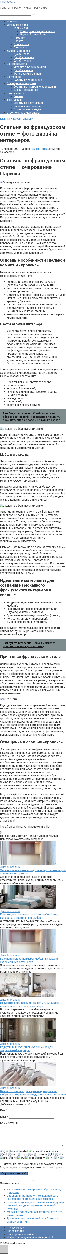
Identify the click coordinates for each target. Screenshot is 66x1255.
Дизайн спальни (24, 57)
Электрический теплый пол (37, 31)
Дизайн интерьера (18, 50)
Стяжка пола (21, 44)
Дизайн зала (21, 54)
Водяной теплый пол (33, 34)
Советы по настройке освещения (35, 86)
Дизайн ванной (23, 70)
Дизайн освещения (26, 89)
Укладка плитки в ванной (30, 67)
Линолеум (20, 47)
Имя (3, 1110)
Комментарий (9, 1123)
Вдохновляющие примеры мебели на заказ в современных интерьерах (29, 960)
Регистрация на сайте (20, 1234)
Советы (18, 96)
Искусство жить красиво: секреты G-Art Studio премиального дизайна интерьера (29, 1004)
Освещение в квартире (21, 83)
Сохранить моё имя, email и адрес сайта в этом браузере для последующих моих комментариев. (31, 1165)
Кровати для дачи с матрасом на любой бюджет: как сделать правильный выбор (31, 916)
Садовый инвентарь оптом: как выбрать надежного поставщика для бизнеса (32, 1197)
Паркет (18, 41)
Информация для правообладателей (30, 1237)
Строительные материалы (23, 112)
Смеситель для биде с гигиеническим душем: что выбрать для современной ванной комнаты (36, 1205)
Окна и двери (15, 93)
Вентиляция (14, 99)
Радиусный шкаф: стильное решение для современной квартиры (26, 1048)
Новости (12, 21)
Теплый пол (21, 28)
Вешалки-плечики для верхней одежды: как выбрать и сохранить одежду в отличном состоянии (33, 1093)
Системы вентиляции (27, 106)
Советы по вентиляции (28, 103)
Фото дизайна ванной (27, 73)
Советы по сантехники (28, 80)
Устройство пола (17, 24)
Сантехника (14, 76)
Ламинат (19, 37)
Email (4, 1116)
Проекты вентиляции (27, 109)
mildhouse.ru (7, 1)
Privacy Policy (15, 1227)
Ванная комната (17, 63)
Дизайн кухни (22, 60)
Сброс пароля (15, 1231)
